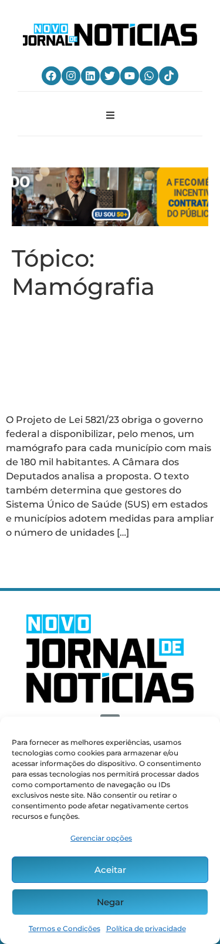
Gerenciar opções (101, 838)
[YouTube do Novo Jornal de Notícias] (129, 75)
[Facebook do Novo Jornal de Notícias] (51, 75)
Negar (110, 902)
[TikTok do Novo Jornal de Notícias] (168, 75)
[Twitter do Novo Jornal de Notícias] (109, 75)
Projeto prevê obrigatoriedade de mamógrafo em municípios (102, 356)
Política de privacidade (146, 928)
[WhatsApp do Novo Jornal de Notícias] (149, 75)
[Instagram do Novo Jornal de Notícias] (71, 75)
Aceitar (110, 869)
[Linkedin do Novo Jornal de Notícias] (90, 75)
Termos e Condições (64, 928)
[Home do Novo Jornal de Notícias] (110, 34)
